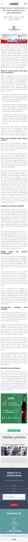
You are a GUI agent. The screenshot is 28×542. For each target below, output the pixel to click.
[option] (14, 456)
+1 (14, 531)
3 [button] (16, 465)
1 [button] (11, 465)
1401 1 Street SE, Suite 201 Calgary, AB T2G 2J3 (14, 523)
